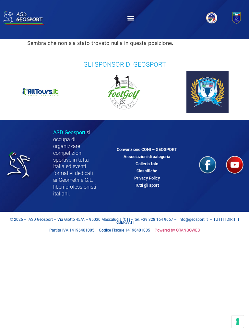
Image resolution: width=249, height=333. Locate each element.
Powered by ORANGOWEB (177, 230)
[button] (130, 18)
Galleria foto (147, 163)
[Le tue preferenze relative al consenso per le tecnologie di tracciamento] (237, 321)
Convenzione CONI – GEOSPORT (147, 149)
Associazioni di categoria (147, 156)
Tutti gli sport (147, 185)
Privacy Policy (147, 178)
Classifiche (146, 170)
